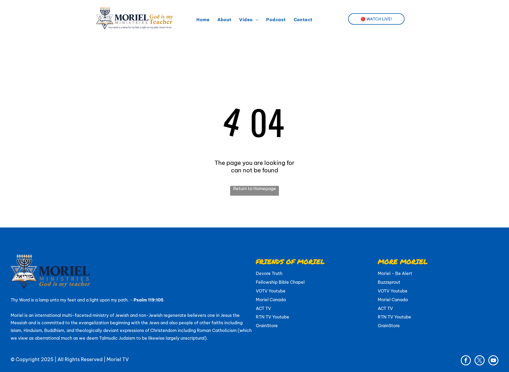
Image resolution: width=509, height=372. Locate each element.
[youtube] (493, 361)
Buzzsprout (389, 282)
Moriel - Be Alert (395, 273)
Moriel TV (118, 359)
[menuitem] (202, 20)
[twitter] (480, 361)
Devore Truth (269, 273)
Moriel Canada (271, 299)
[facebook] (466, 361)
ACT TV (263, 308)
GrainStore (267, 325)
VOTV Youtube (271, 291)
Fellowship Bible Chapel (280, 282)
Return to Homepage (254, 188)
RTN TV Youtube (272, 317)
